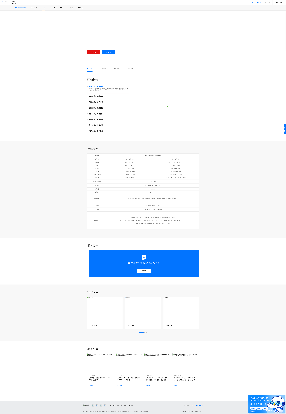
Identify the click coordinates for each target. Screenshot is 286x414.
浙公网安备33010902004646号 (141, 411)
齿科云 (131, 405)
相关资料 (117, 68)
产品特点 (90, 68)
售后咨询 (259, 408)
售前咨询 (93, 52)
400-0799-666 (257, 3)
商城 (118, 405)
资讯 (71, 8)
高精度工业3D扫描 (20, 8)
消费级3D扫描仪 (112, 13)
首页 (90, 13)
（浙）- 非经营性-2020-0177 (126, 411)
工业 (265, 2)
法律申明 (184, 411)
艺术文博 (93, 325)
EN (121, 405)
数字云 (126, 405)
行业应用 (130, 68)
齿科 (269, 2)
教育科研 (169, 325)
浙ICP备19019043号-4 (113, 411)
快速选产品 (34, 8)
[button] (141, 332)
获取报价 (108, 52)
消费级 (104, 13)
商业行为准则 (198, 411)
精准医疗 (131, 325)
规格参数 (103, 68)
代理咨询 (265, 408)
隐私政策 (191, 411)
